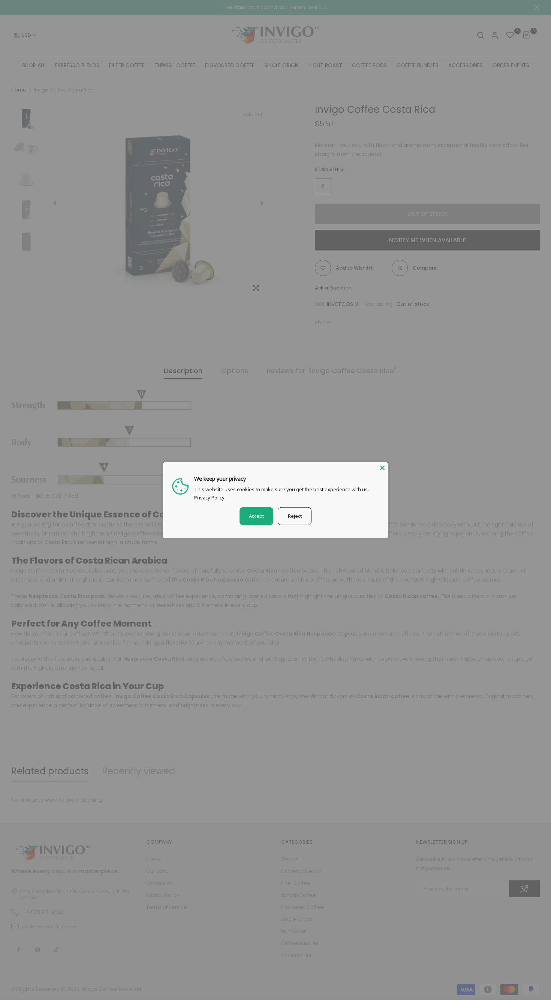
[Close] (382, 467)
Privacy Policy (209, 497)
